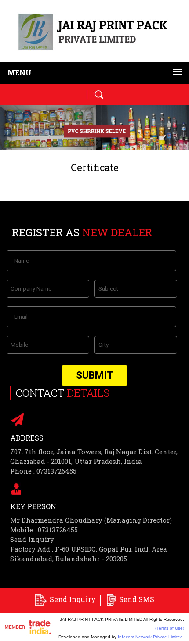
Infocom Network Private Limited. (151, 636)
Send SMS (136, 599)
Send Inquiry (32, 539)
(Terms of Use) (169, 628)
